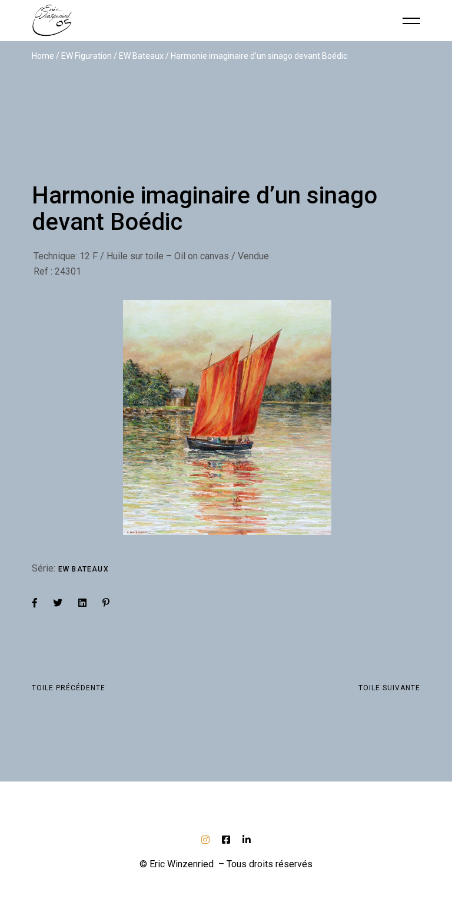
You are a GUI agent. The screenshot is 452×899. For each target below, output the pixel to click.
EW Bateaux (83, 569)
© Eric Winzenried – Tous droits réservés (226, 864)
